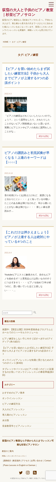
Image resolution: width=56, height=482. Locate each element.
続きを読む (44, 136)
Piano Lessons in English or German (19, 465)
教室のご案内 (8, 451)
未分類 (5, 420)
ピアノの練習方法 (11, 404)
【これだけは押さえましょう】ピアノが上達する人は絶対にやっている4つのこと (27, 236)
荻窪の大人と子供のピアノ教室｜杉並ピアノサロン (29, 478)
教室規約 (16, 461)
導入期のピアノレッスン (14, 414)
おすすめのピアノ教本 (13, 392)
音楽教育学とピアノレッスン (16, 426)
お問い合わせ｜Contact (41, 461)
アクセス (26, 461)
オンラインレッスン (12, 398)
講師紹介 (7, 461)
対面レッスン (6, 456)
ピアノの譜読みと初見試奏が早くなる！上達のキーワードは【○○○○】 (26, 157)
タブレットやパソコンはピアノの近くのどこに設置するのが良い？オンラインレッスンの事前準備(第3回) (28, 372)
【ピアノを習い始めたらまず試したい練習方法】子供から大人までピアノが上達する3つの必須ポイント (28, 350)
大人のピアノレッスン (13, 409)
